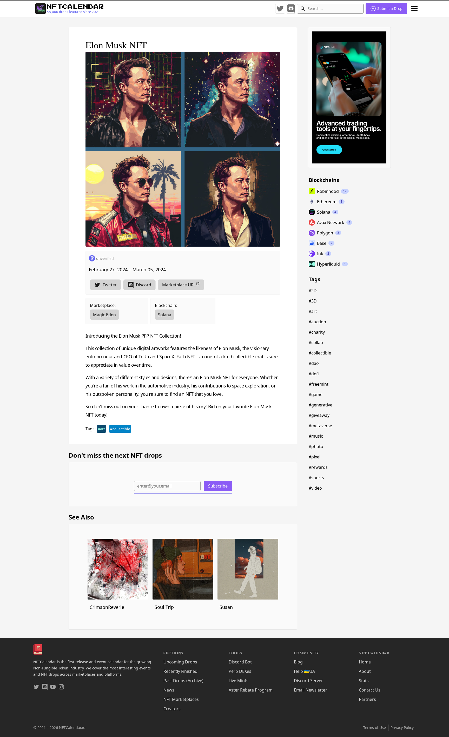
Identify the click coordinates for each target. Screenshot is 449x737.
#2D (313, 290)
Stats (364, 680)
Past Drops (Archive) (183, 680)
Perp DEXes (240, 671)
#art (101, 428)
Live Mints (238, 680)
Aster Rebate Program (251, 690)
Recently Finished (180, 671)
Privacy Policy (402, 727)
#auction (317, 322)
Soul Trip (164, 607)
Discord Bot (240, 662)
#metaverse (320, 426)
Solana (164, 315)
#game (315, 394)
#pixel (314, 457)
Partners (367, 699)
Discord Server (308, 680)
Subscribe (218, 486)
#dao (314, 363)
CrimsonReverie (107, 607)
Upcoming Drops (180, 662)
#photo (316, 446)
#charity (317, 332)
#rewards (318, 467)
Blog (298, 662)
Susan (226, 607)
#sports (316, 478)
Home (365, 662)
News (168, 690)
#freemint (318, 384)
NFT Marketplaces (181, 699)
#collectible (120, 428)
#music (316, 436)
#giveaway (319, 415)
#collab (316, 342)
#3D (313, 301)
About (365, 671)
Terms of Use (374, 727)
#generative (320, 405)
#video (315, 488)
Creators (172, 709)
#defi (314, 374)
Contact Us (369, 690)
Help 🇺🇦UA (304, 671)
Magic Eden (104, 315)
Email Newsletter (310, 690)
